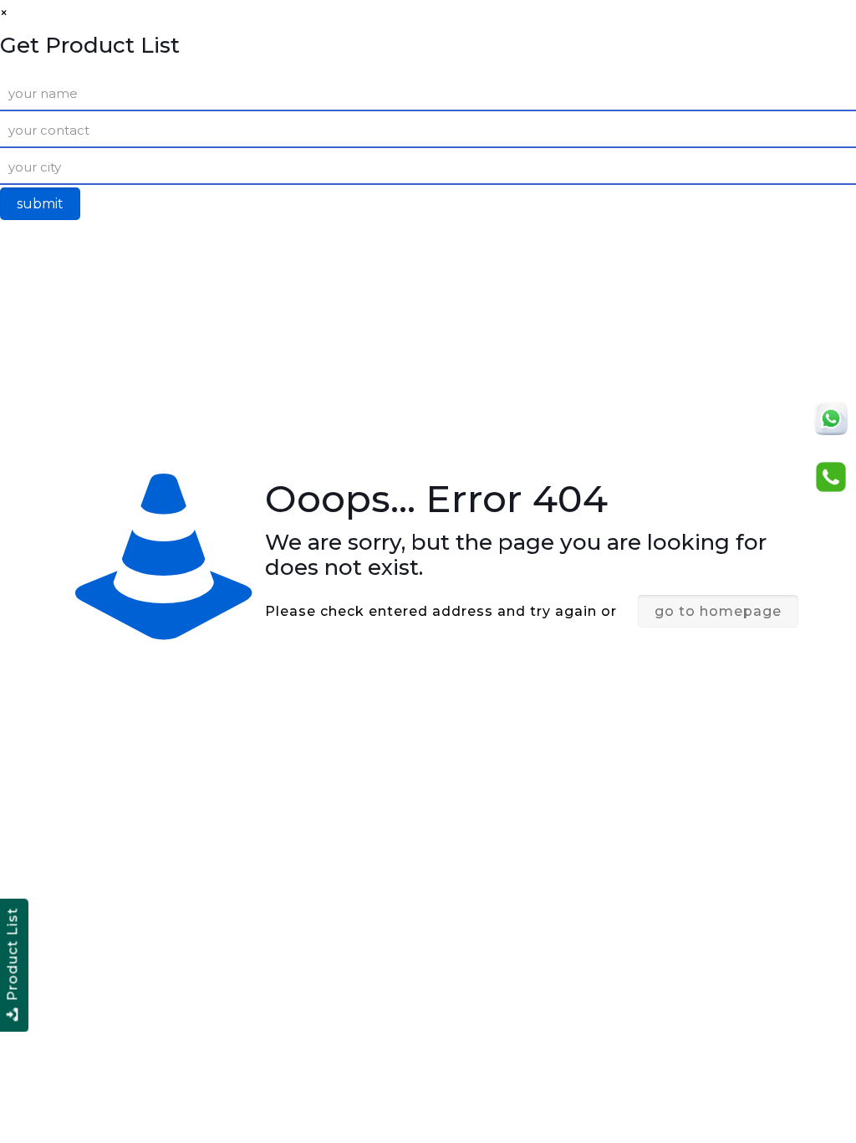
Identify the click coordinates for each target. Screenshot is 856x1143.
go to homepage (718, 611)
